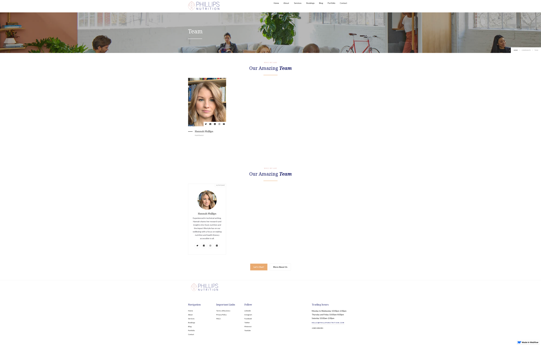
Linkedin (247, 311)
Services (191, 319)
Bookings (191, 322)
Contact (191, 334)
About (190, 315)
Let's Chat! (259, 267)
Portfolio (191, 330)
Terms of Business (223, 311)
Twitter (247, 322)
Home (516, 50)
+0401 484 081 (317, 328)
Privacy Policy (221, 315)
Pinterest (247, 326)
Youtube (247, 330)
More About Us (280, 267)
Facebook (248, 319)
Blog (189, 326)
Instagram (248, 315)
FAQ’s (218, 319)
